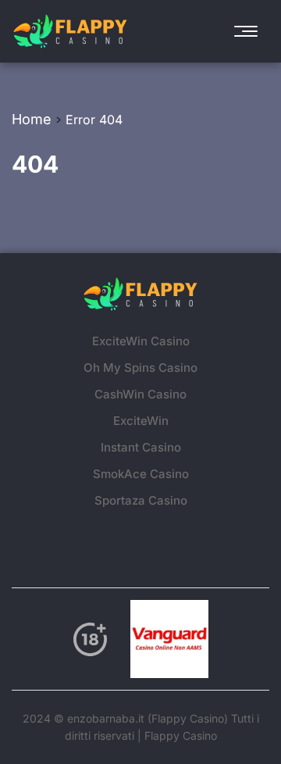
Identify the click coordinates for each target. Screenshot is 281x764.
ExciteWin (141, 420)
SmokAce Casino (141, 473)
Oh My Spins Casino (140, 367)
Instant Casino (141, 447)
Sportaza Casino (140, 500)
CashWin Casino (140, 394)
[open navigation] (249, 31)
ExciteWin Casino (141, 341)
